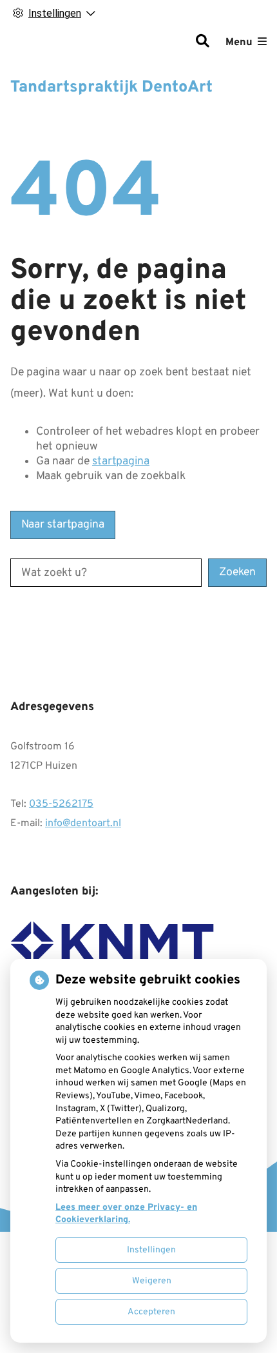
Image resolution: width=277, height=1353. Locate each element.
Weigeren (151, 1281)
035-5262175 (61, 804)
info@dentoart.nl (83, 823)
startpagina (120, 461)
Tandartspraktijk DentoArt (111, 87)
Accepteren (151, 1312)
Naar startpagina (62, 524)
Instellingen (151, 1250)
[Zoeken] (202, 42)
